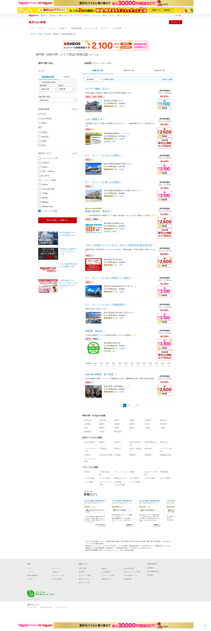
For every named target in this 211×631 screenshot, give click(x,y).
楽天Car (33, 34)
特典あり (45, 132)
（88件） (121, 292)
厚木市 (117, 420)
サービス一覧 (31, 607)
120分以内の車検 (48, 189)
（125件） (122, 392)
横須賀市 (117, 432)
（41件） (121, 169)
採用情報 (150, 575)
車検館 (132, 472)
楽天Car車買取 (129, 568)
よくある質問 (116, 28)
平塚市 (117, 428)
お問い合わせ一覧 (46, 607)
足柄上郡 (87, 420)
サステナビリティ (61, 607)
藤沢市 (132, 428)
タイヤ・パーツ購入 (108, 575)
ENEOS (87, 472)
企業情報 (150, 568)
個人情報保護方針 (153, 571)
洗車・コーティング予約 (132, 572)
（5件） (121, 265)
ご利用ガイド (63, 28)
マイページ (41, 28)
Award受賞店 (47, 118)
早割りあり (164, 442)
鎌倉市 (102, 424)
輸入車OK (45, 176)
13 (129, 405)
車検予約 (82, 572)
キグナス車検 (150, 478)
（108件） (122, 139)
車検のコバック (120, 478)
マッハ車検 (88, 482)
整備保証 (45, 202)
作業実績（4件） (110, 351)
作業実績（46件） (111, 232)
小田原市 (87, 424)
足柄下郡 (102, 420)
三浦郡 (147, 428)
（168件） (122, 348)
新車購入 (104, 568)
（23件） (121, 106)
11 (121, 405)
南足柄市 (87, 432)
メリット (52, 28)
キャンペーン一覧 (91, 28)
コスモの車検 (89, 478)
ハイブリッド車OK (49, 180)
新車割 (44, 141)
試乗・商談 (82, 568)
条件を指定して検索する (57, 220)
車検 (40, 34)
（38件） (121, 318)
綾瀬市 (132, 420)
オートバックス (120, 472)
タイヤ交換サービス (130, 575)
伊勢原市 (148, 420)
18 (136, 405)
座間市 (132, 424)
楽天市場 (178, 15)
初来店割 (45, 137)
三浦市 (162, 428)
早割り (44, 145)
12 (125, 405)
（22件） (121, 196)
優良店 (44, 123)
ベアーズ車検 (135, 482)
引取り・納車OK (48, 171)
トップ (31, 28)
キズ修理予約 (105, 572)
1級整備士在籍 (47, 206)
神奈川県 (48, 34)
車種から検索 (167, 79)
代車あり (45, 167)
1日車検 (45, 193)
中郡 (86, 428)
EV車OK (45, 185)
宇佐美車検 (164, 472)
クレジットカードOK (50, 158)
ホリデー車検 (165, 478)
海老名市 (163, 420)
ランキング (104, 28)
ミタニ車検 (134, 478)
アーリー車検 (104, 478)
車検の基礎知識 (76, 28)
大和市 (102, 432)
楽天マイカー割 (84, 582)
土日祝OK (45, 163)
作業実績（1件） (110, 142)
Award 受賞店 (89, 442)
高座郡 (117, 424)
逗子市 (147, 424)
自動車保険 (127, 579)
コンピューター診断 (49, 211)
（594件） (122, 229)
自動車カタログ (106, 579)
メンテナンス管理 (85, 575)
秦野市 (102, 428)
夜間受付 (45, 198)
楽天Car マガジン (84, 579)
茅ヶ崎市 (163, 424)
